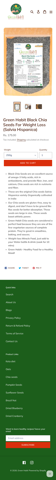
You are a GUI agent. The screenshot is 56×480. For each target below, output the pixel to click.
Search (9, 294)
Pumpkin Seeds (14, 384)
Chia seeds (12, 377)
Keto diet (10, 361)
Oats (8, 369)
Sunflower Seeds (15, 392)
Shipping (21, 139)
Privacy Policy (13, 317)
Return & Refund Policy (18, 325)
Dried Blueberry (14, 408)
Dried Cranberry (14, 416)
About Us (11, 302)
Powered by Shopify (37, 470)
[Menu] (51, 11)
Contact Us (12, 341)
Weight (7, 149)
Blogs (9, 310)
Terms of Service (14, 333)
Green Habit (23, 470)
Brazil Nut (11, 400)
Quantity (43, 149)
